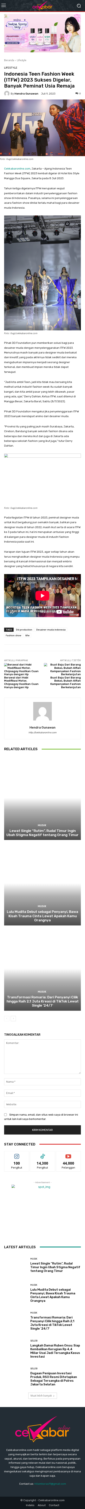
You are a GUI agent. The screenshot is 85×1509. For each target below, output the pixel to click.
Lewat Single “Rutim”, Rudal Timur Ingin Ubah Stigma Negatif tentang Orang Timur (42, 833)
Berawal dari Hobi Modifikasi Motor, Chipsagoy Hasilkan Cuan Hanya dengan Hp (21, 682)
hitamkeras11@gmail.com (50, 1483)
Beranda (9, 60)
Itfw (27, 635)
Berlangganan (68, 1154)
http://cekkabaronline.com (42, 732)
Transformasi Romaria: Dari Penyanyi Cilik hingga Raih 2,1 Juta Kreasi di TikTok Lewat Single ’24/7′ (43, 1001)
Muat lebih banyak (41, 1395)
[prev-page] (6, 1018)
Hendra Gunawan (26, 93)
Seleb (34, 1341)
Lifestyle (21, 60)
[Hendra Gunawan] (7, 93)
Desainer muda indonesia (51, 629)
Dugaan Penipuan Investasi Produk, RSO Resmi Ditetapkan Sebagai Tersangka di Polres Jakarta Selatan (53, 1378)
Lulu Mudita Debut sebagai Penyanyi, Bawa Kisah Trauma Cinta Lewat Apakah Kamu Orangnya (42, 916)
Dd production (24, 629)
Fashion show (13, 635)
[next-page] (13, 1018)
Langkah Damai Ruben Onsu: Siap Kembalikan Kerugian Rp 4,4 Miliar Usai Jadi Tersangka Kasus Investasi (55, 1351)
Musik (42, 825)
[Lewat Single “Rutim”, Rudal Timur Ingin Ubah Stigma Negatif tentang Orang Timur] (42, 798)
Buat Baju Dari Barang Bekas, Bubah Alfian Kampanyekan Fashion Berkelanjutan (65, 682)
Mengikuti (17, 1154)
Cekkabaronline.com (17, 168)
